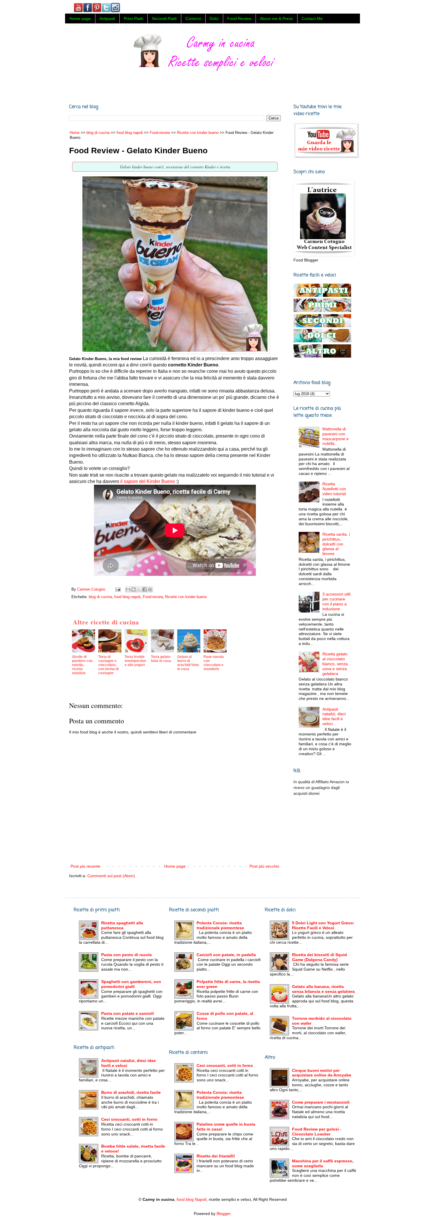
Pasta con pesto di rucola (126, 954)
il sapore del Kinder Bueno (147, 481)
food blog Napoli (191, 1199)
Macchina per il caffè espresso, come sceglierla (323, 1163)
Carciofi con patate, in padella (226, 954)
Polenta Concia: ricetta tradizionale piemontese (220, 925)
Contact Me (312, 18)
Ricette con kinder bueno (186, 597)
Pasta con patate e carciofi (127, 1013)
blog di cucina (100, 597)
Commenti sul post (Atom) (111, 875)
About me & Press (276, 18)
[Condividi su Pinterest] (150, 589)
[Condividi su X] (139, 589)
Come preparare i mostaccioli (321, 1102)
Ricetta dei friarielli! (216, 1156)
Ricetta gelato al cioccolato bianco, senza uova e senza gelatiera (335, 664)
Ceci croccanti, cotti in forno (129, 1119)
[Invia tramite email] (128, 589)
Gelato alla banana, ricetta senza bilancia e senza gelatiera (323, 989)
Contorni (193, 18)
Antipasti (107, 18)
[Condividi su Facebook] (144, 589)
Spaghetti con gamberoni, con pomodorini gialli (131, 984)
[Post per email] (118, 589)
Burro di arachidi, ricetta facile (131, 1092)
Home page (80, 18)
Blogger (223, 1213)
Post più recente (85, 866)
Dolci (214, 18)
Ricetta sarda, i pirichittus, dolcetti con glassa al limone (336, 544)
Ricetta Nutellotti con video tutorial (334, 489)
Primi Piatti (133, 18)
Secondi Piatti (164, 18)
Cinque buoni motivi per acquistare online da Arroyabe (321, 1073)
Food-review (153, 597)
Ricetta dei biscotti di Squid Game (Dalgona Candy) (319, 957)
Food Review (239, 18)
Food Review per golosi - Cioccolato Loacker (316, 1131)
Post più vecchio (264, 866)
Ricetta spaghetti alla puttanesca (122, 925)
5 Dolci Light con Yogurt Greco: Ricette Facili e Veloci (323, 925)
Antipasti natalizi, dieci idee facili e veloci (334, 716)
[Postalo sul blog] (133, 589)
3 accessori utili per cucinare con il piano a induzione (336, 601)
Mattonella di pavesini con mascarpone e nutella (335, 436)
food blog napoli (127, 597)
